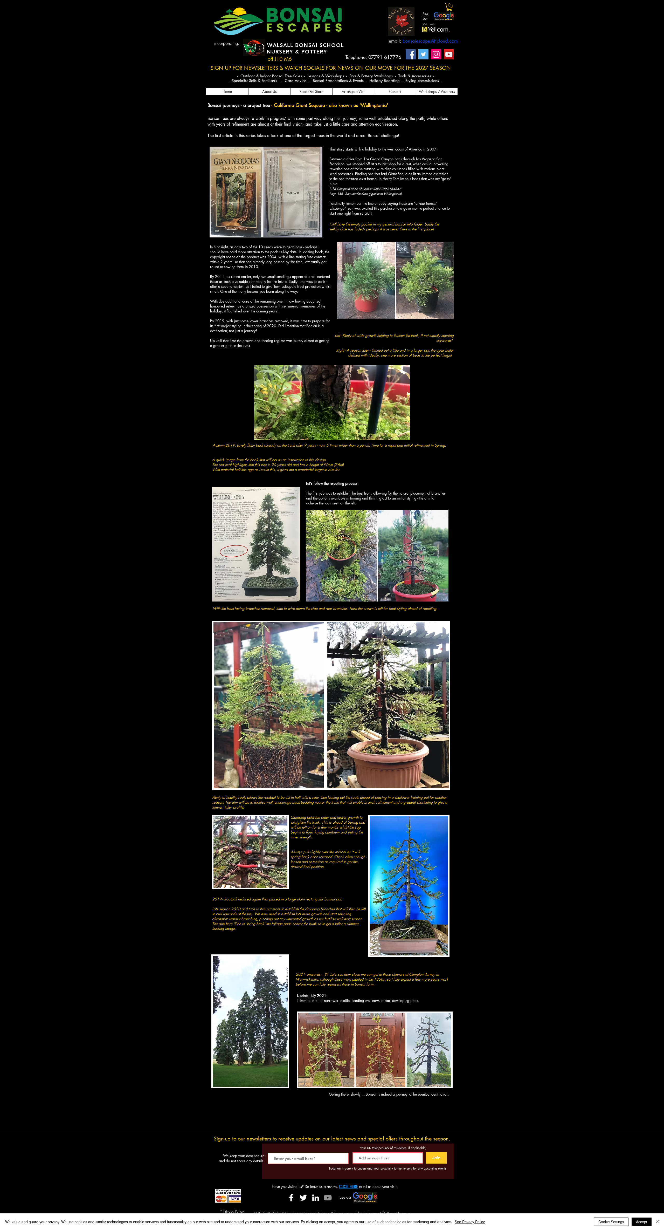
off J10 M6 (280, 59)
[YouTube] (449, 54)
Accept (641, 1221)
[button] (449, 7)
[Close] (658, 1222)
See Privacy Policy (470, 1221)
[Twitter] (423, 54)
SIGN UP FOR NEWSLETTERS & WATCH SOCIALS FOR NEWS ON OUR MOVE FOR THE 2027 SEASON (331, 68)
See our (425, 16)
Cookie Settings (611, 1221)
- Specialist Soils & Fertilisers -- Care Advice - (269, 80)
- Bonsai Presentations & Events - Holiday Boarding (355, 80)
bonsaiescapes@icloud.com (430, 41)
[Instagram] (436, 54)
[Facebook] (411, 54)
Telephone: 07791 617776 (373, 57)
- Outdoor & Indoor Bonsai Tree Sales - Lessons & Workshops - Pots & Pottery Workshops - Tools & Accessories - (335, 75)
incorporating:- (227, 43)
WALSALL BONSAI (293, 45)
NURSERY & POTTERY (297, 52)
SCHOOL (332, 45)
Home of (401, 21)
